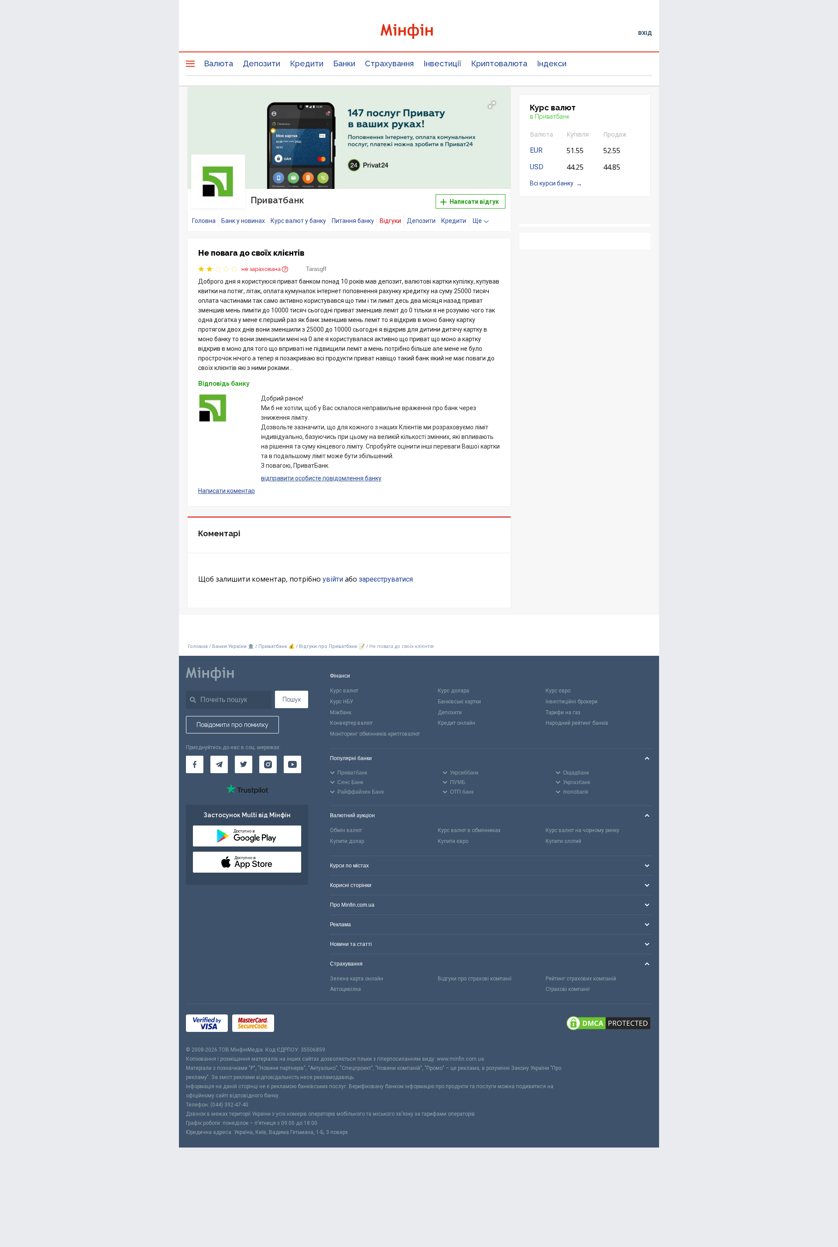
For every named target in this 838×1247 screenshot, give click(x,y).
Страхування (389, 63)
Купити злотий (563, 841)
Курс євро (558, 691)
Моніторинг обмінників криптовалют (375, 734)
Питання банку (353, 220)
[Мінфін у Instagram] (268, 764)
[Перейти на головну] (419, 32)
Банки (344, 63)
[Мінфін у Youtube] (292, 764)
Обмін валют (346, 830)
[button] (492, 105)
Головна (204, 220)
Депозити (261, 63)
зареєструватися (386, 579)
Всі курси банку (552, 183)
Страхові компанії (568, 989)
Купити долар (347, 841)
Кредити (306, 63)
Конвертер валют (351, 723)
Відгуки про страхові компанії (475, 979)
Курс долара (453, 691)
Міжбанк (340, 712)
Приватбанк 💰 (276, 646)
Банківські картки (459, 702)
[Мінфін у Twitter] (243, 764)
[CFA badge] (297, 1024)
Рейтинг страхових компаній (581, 979)
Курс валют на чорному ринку (582, 830)
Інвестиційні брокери (572, 702)
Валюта (218, 63)
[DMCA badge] (608, 1024)
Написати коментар (226, 490)
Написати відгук (473, 201)
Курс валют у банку (298, 220)
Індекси (552, 63)
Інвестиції (442, 63)
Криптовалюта (499, 63)
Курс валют (344, 691)
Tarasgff (316, 269)
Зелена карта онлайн (356, 979)
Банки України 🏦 (233, 646)
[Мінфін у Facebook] (194, 764)
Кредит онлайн (456, 723)
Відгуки (390, 220)
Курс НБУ (341, 702)
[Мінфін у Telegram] (219, 764)
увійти (333, 579)
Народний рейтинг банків (577, 723)
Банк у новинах (243, 220)
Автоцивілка (345, 989)
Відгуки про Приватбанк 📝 (332, 646)
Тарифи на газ (563, 712)
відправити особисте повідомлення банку (321, 478)
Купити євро (453, 841)
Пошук (291, 699)
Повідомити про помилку (232, 724)
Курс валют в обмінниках (469, 830)
